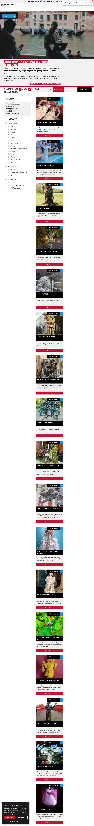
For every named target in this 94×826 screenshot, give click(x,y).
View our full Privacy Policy (55, 103)
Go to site (89, 3)
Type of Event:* (14, 28)
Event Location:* (14, 57)
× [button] (27, 804)
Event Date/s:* (13, 35)
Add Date (12, 42)
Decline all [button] (21, 817)
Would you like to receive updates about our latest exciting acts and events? (43, 96)
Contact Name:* (54, 42)
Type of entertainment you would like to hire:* (25, 84)
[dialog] (15, 813)
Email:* (50, 54)
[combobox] (51, 64)
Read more (16, 814)
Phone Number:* (54, 62)
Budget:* (11, 77)
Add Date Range (23, 42)
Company (53, 33)
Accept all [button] (9, 817)
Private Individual (66, 33)
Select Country (14, 54)
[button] (16, 821)
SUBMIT (81, 110)
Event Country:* (14, 51)
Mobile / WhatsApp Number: (58, 69)
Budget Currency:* (15, 70)
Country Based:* (54, 76)
